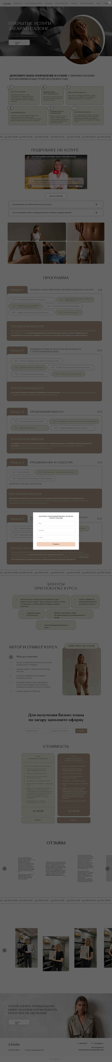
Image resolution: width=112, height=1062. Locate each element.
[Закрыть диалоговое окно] (109, 2)
